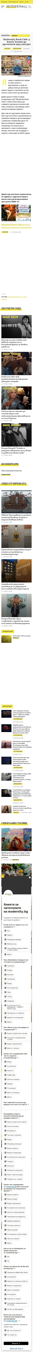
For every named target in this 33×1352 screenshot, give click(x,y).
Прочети (15, 860)
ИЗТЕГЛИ (16, 638)
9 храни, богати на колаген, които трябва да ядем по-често (22, 808)
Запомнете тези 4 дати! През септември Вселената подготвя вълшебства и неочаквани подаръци (22, 745)
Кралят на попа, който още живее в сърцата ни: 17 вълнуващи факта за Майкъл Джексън (14, 343)
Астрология (18, 719)
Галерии (5, 232)
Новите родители (13, 2)
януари (4, 299)
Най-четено (7, 706)
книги (25, 297)
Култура (7, 48)
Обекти (21, 2)
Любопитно (18, 784)
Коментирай (5, 474)
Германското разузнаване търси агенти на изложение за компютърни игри (16, 552)
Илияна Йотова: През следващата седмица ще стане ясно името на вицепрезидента (15, 621)
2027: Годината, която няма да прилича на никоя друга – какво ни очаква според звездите (22, 714)
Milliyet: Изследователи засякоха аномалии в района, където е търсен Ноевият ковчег (16, 517)
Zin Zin (27, 2)
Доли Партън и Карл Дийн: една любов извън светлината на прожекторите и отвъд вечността (22, 778)
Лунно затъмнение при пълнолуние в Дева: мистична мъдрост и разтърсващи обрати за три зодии (21, 761)
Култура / (6, 35)
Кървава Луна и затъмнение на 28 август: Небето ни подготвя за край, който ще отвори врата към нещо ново (22, 729)
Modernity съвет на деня (22, 636)
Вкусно (16, 812)
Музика (14, 317)
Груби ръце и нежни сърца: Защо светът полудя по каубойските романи (15, 855)
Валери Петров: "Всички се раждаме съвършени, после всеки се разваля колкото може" (16, 450)
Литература (17, 48)
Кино (13, 388)
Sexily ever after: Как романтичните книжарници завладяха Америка (14, 379)
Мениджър (4, 2)
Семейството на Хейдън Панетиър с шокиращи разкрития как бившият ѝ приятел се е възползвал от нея (22, 794)
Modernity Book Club (15, 297)
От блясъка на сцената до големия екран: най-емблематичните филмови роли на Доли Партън (15, 415)
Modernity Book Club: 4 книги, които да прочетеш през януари (16, 226)
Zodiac (30, 7)
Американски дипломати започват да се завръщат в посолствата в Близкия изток (15, 586)
